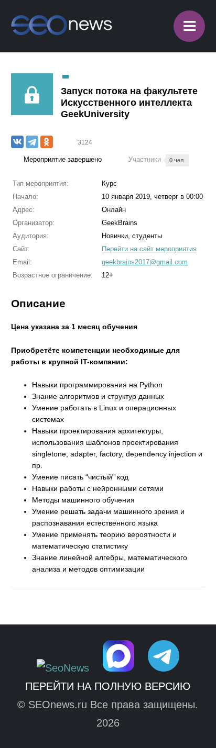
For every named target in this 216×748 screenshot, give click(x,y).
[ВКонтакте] (17, 142)
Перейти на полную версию (107, 686)
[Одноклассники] (46, 142)
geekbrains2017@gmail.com (145, 262)
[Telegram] (32, 142)
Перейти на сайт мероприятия (149, 249)
